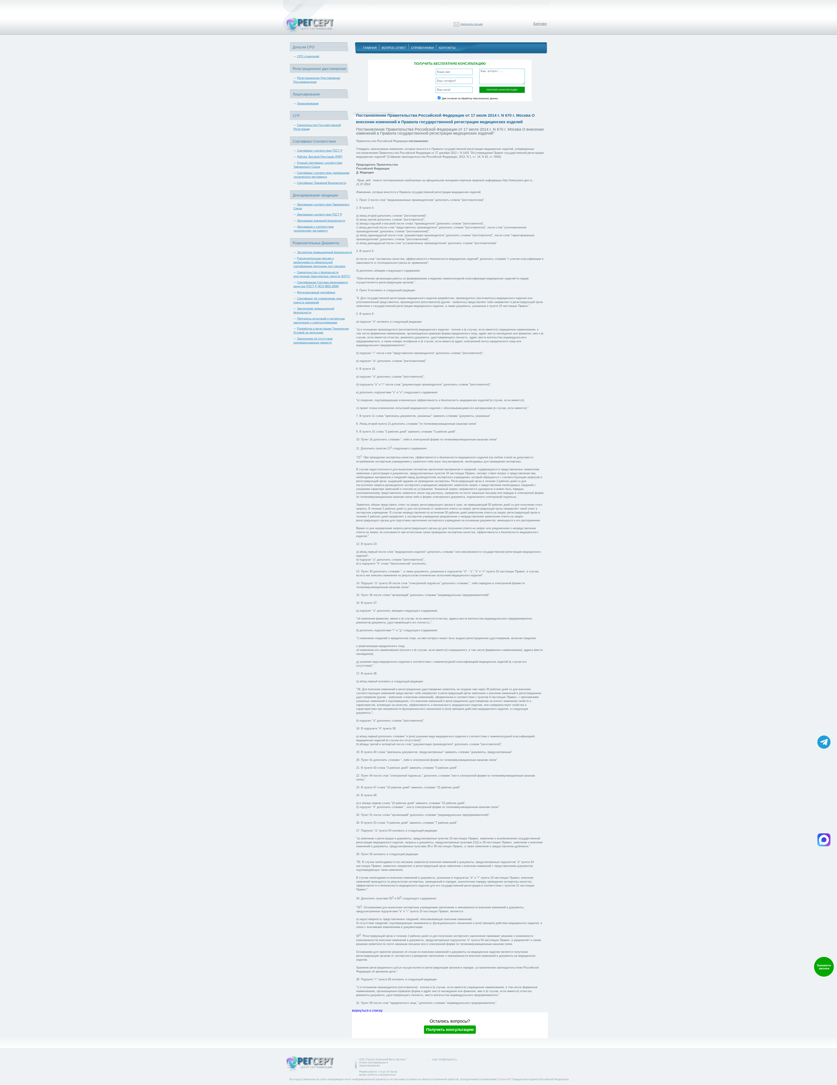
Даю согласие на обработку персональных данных (470, 98)
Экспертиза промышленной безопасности (324, 252)
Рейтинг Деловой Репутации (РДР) (319, 156)
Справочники (422, 48)
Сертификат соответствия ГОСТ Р (319, 150)
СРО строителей (308, 56)
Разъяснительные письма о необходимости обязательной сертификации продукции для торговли (319, 262)
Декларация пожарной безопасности (321, 220)
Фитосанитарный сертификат (316, 292)
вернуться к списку (367, 1010)
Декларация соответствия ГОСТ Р (319, 214)
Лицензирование (308, 103)
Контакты (447, 48)
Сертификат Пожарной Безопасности (321, 183)
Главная (370, 48)
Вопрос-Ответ (394, 48)
